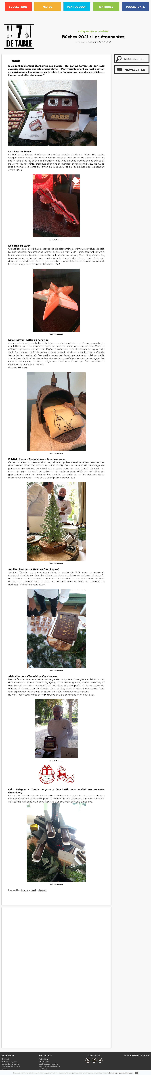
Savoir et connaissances (50, 1066)
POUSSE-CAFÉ (135, 6)
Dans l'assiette (99, 31)
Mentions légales (9, 1061)
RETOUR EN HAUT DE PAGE (136, 1056)
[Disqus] (56, 945)
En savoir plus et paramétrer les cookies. (121, 1073)
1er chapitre (44, 1061)
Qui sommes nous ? (11, 1066)
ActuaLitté (43, 1059)
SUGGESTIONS (18, 6)
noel (33, 890)
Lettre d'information (11, 1064)
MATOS (47, 6)
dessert (42, 890)
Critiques (83, 31)
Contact (5, 1059)
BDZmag (43, 1069)
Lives (4, 1069)
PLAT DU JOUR (76, 6)
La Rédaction (91, 42)
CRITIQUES (106, 6)
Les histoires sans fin (48, 1064)
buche (24, 890)
